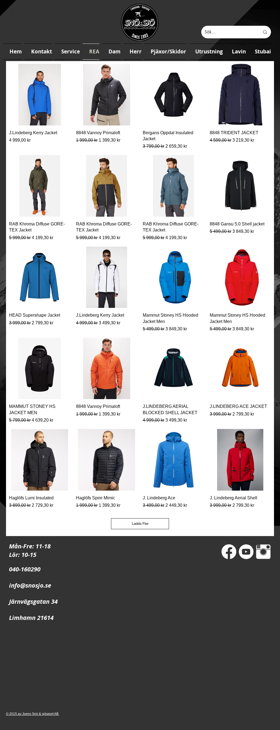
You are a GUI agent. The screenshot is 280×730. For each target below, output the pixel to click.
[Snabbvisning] (40, 94)
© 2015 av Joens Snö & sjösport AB (32, 714)
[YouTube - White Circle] (246, 551)
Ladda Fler (140, 524)
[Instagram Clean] (263, 551)
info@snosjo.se (30, 585)
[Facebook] (228, 551)
